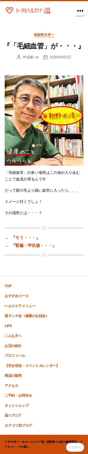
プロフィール (15, 355)
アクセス (11, 385)
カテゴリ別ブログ (18, 425)
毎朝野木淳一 (44, 35)
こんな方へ (13, 336)
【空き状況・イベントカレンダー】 (32, 366)
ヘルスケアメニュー (20, 306)
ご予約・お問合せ (18, 395)
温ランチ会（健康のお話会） (27, 316)
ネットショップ (17, 405)
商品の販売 (13, 375)
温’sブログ (13, 415)
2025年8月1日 (60, 57)
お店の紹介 (13, 346)
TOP (8, 286)
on (37, 57)
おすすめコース (17, 296)
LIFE (8, 326)
